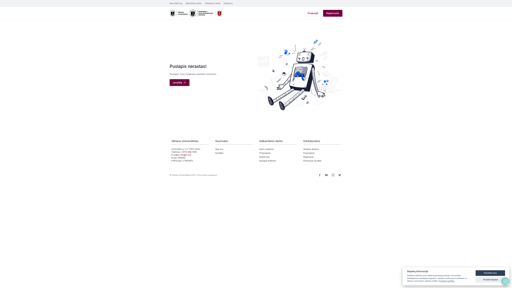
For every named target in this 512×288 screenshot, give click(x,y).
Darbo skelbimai (266, 149)
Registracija (264, 157)
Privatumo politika (446, 281)
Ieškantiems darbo (194, 3)
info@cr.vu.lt (185, 155)
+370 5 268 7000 (189, 152)
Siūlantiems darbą (212, 3)
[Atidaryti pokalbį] (505, 281)
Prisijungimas (265, 153)
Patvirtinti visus (490, 273)
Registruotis (332, 13)
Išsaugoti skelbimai (267, 161)
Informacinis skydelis (312, 161)
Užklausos (228, 3)
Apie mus (219, 149)
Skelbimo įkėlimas (311, 149)
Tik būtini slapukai (490, 280)
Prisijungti (313, 13)
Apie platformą (176, 3)
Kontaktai (219, 153)
